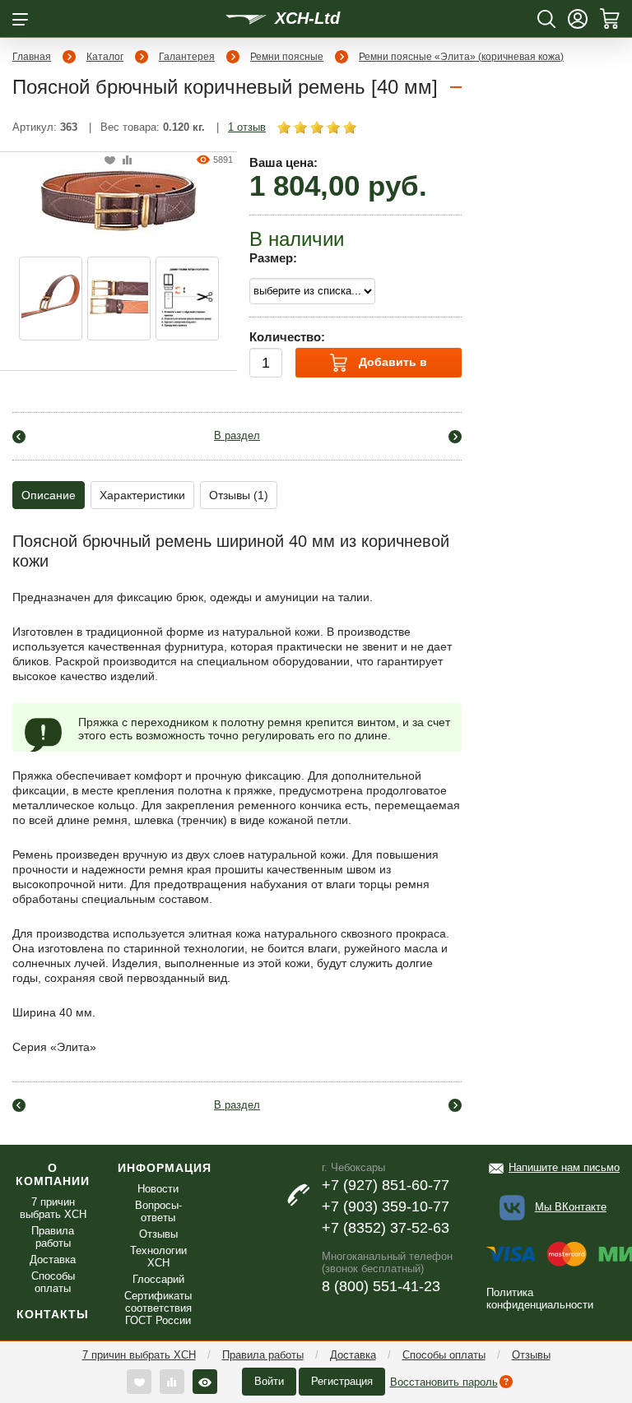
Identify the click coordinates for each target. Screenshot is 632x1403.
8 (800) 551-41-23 (381, 1286)
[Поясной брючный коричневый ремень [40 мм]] (118, 199)
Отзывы (531, 1355)
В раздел (237, 435)
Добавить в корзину (391, 366)
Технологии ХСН (158, 1256)
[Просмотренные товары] (205, 1381)
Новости (158, 1189)
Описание (48, 495)
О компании (53, 1174)
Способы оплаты (444, 1355)
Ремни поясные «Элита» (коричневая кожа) (461, 57)
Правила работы (263, 1355)
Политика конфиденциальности (539, 1298)
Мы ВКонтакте (570, 1207)
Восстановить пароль (444, 1382)
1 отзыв (247, 127)
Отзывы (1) (238, 495)
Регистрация (342, 1381)
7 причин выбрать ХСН (139, 1355)
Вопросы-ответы (158, 1211)
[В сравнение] (127, 161)
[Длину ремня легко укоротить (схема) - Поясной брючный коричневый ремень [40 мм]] (187, 298)
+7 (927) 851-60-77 (385, 1185)
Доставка (353, 1355)
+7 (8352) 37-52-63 (385, 1228)
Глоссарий (158, 1279)
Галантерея (187, 57)
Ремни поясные (286, 57)
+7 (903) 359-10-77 (385, 1206)
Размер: (273, 258)
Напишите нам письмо (564, 1167)
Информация (164, 1167)
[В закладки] (110, 161)
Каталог (104, 57)
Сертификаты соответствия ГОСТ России (158, 1308)
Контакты (52, 1314)
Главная (31, 57)
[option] (50, 298)
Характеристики (142, 495)
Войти (269, 1381)
